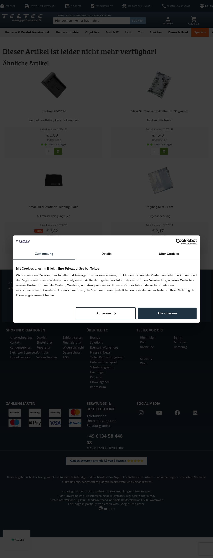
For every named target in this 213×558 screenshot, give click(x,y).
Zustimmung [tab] (44, 253)
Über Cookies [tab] (169, 253)
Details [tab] (107, 253)
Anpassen (103, 313)
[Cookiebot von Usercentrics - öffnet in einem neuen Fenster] (179, 242)
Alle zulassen (167, 313)
